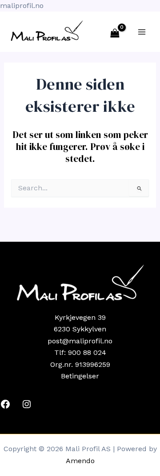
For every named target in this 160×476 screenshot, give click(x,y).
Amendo (80, 460)
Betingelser (80, 376)
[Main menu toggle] (141, 31)
